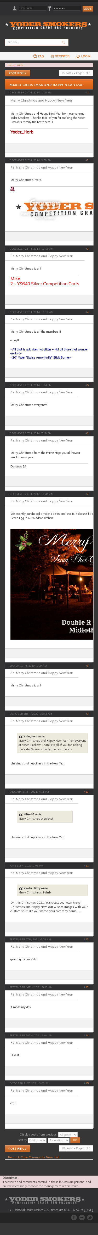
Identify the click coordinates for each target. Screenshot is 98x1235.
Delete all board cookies (28, 1210)
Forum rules (16, 65)
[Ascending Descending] (64, 1140)
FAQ (40, 56)
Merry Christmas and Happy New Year (45, 85)
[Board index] (50, 22)
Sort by (23, 1140)
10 (87, 791)
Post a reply (12, 72)
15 (87, 1083)
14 (87, 1035)
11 (87, 865)
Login (85, 56)
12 (87, 939)
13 (87, 987)
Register (62, 56)
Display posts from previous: (39, 1134)
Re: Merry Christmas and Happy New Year (41, 167)
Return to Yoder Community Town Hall (33, 1157)
